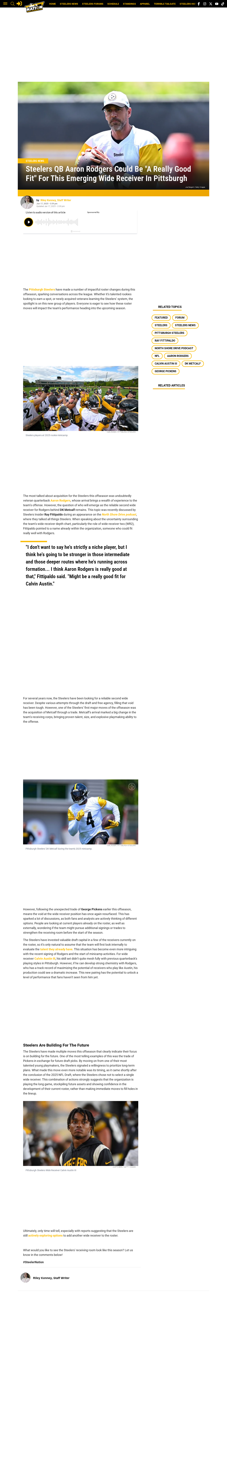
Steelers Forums (92, 3)
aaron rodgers (178, 356)
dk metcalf (193, 363)
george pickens (165, 371)
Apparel (145, 3)
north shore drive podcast (174, 348)
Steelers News (69, 3)
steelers (161, 325)
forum (179, 317)
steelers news (185, 325)
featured (161, 317)
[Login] (19, 3)
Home (52, 3)
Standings (129, 3)
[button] (5, 3)
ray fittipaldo (165, 340)
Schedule (113, 3)
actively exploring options (45, 1235)
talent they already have (56, 949)
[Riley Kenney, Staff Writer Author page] (27, 202)
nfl (157, 356)
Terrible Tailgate (165, 3)
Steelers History (190, 3)
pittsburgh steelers (169, 333)
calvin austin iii (166, 363)
